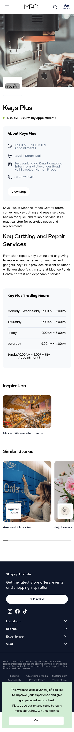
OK (36, 720)
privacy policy (41, 706)
